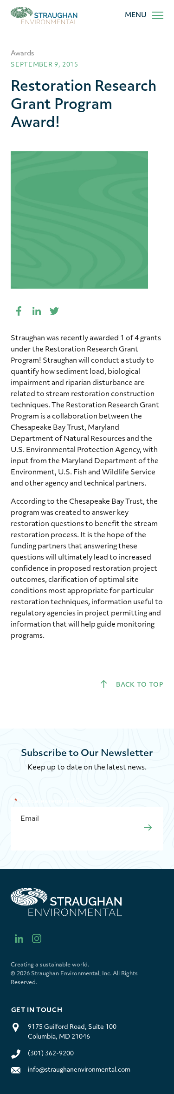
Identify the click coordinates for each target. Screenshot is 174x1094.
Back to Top (139, 685)
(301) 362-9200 (51, 1054)
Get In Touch (37, 1010)
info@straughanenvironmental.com (79, 1070)
